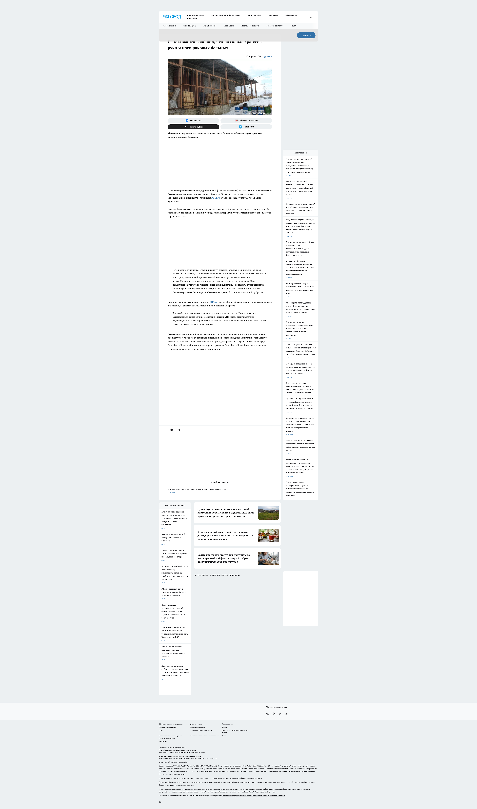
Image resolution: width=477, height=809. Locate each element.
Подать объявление (250, 26)
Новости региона (195, 15)
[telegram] (180, 429)
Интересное (163, 741)
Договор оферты (196, 724)
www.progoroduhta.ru (178, 747)
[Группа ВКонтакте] (193, 120)
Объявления (291, 15)
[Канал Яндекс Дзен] (193, 126)
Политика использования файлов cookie (204, 736)
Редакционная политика (167, 727)
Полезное (192, 18)
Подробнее (271, 792)
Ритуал (293, 26)
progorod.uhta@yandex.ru (168, 762)
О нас (161, 730)
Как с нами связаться (197, 727)
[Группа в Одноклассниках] (274, 713)
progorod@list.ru (211, 758)
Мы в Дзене (229, 26)
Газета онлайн (169, 26)
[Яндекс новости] (246, 120)
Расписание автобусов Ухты (225, 15)
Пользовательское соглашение (201, 730)
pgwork (268, 56)
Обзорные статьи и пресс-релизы (170, 724)
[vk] (171, 429)
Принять (306, 35)
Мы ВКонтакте (210, 26)
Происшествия (254, 15)
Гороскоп (273, 15)
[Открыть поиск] (311, 16)
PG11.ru (215, 197)
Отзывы (224, 727)
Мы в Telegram (189, 26)
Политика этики (227, 724)
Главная (224, 736)
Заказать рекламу (274, 26)
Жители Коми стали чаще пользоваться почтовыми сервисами (197, 490)
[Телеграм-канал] (246, 126)
